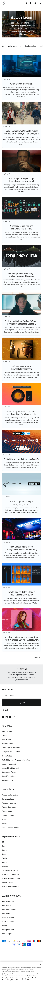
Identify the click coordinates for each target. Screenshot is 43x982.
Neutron (5, 850)
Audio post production (10, 909)
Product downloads (9, 807)
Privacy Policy (15, 980)
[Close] (40, 964)
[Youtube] (10, 717)
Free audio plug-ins (9, 803)
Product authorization (10, 795)
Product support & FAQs (10, 827)
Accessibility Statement (10, 768)
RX (3, 842)
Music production (8, 922)
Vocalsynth (6, 858)
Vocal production (8, 930)
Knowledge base (8, 799)
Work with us (6, 740)
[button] (3, 46)
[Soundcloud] (14, 717)
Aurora (4, 862)
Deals (4, 819)
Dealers (4, 823)
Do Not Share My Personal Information (16, 760)
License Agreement (9, 764)
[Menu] (40, 3)
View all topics (7, 934)
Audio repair (6, 913)
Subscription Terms (9, 772)
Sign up (21, 702)
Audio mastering (14, 46)
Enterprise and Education (11, 752)
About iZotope (7, 732)
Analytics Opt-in (7, 780)
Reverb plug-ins (7, 883)
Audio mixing (30, 46)
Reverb (4, 926)
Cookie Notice (7, 756)
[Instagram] (6, 717)
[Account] (30, 3)
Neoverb (5, 866)
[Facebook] (3, 717)
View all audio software (10, 887)
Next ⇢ (37, 657)
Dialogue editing (8, 918)
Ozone (4, 846)
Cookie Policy (26, 980)
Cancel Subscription (9, 776)
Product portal (7, 811)
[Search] (26, 3)
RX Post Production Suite (11, 878)
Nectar (4, 854)
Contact (4, 736)
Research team (7, 744)
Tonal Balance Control (10, 870)
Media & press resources (11, 748)
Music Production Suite (10, 874)
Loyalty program (8, 815)
